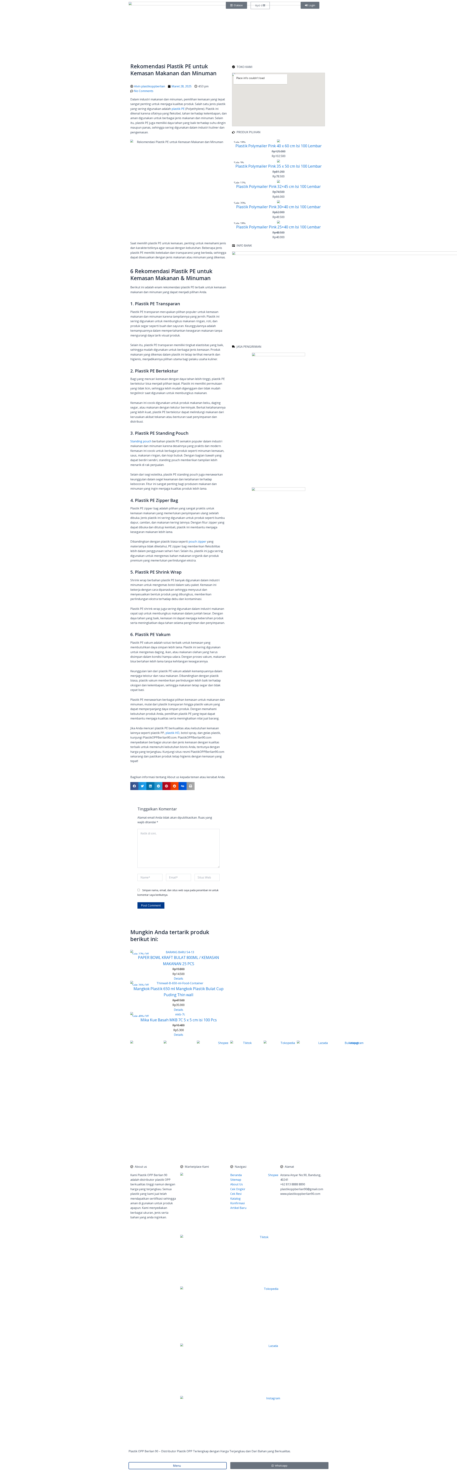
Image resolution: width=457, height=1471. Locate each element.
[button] (134, 786)
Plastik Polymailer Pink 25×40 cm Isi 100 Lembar (278, 226)
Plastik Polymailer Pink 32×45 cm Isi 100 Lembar (278, 186)
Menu (177, 1466)
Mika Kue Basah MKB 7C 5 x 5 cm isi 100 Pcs (178, 1019)
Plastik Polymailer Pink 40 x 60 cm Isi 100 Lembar (278, 145)
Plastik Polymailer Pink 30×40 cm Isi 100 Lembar (278, 206)
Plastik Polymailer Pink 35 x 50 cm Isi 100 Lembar (278, 166)
